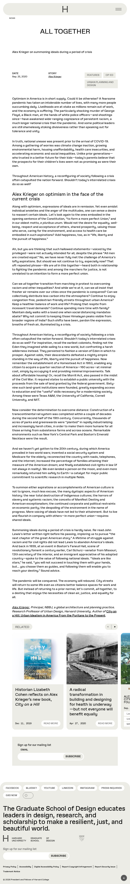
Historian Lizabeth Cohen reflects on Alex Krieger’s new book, (36, 697)
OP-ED (109, 75)
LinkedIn (67, 788)
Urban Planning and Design (100, 84)
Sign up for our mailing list (34, 745)
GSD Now (11, 795)
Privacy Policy (9, 867)
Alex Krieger (54, 76)
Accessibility (25, 867)
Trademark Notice (11, 872)
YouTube (49, 788)
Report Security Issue (105, 867)
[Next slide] (115, 627)
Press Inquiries (111, 788)
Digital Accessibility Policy (46, 867)
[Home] (29, 838)
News (12, 18)
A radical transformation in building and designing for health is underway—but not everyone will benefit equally (91, 702)
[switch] (28, 795)
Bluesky (31, 788)
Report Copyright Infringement (77, 867)
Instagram (87, 788)
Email (24, 749)
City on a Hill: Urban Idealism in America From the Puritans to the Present (64, 613)
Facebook (12, 788)
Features (93, 75)
